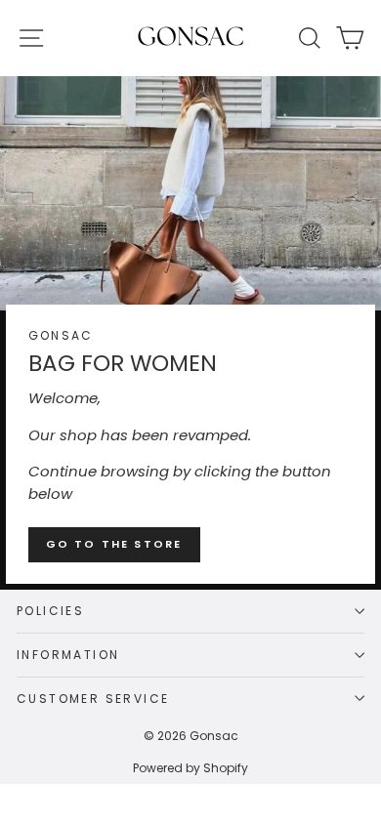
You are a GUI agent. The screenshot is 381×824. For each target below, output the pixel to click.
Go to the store (114, 544)
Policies (50, 610)
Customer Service (93, 698)
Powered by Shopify (190, 768)
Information (68, 654)
